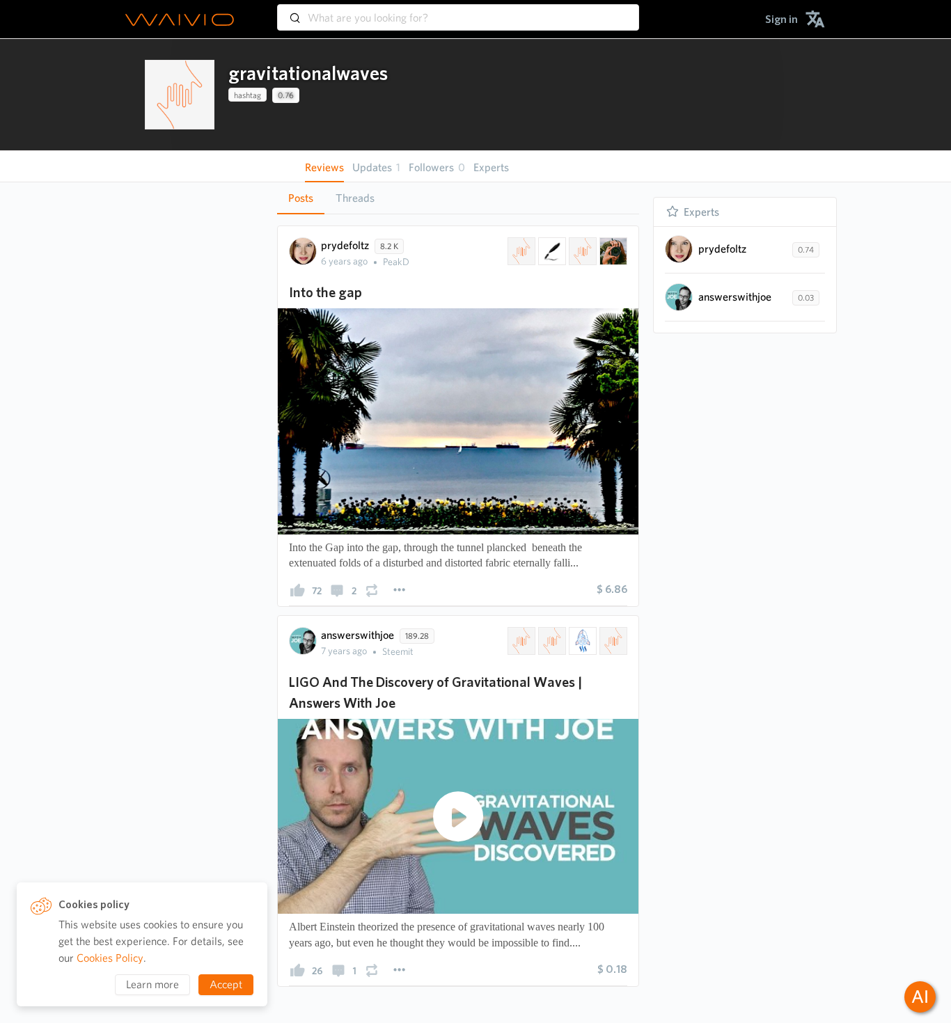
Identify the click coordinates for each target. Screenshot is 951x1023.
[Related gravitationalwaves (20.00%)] (520, 641)
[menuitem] (781, 19)
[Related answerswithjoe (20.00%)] (612, 641)
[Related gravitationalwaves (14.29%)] (520, 251)
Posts (300, 198)
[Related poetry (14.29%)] (550, 251)
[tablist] (458, 198)
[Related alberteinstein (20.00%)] (550, 641)
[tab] (300, 198)
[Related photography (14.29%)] (612, 251)
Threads (355, 198)
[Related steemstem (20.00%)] (581, 641)
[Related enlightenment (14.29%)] (581, 251)
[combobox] (458, 11)
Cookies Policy (110, 958)
